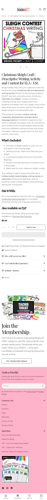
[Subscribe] (43, 386)
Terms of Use (7, 421)
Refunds (5, 417)
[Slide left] (20, 67)
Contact (5, 409)
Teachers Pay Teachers (22, 216)
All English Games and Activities (22, 16)
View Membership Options (16, 361)
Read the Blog (8, 439)
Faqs (4, 413)
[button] (23, 234)
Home (4, 16)
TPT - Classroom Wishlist (12, 447)
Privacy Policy (7, 425)
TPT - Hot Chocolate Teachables (15, 443)
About (4, 405)
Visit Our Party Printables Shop (15, 452)
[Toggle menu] (2, 9)
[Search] (40, 9)
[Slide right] (26, 67)
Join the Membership (11, 435)
